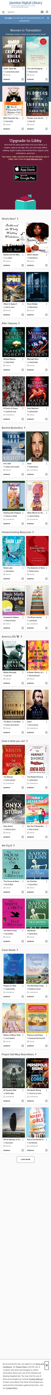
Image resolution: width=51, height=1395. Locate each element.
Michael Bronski (34, 675)
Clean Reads (9, 950)
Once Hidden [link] (32, 304)
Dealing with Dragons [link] (12, 513)
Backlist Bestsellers (12, 427)
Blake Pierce (33, 307)
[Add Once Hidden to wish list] (46, 315)
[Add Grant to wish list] (46, 732)
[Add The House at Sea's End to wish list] (22, 892)
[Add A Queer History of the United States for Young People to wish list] (46, 683)
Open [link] (29, 464)
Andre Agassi (33, 467)
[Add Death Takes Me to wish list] (22, 79)
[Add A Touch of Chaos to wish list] (22, 419)
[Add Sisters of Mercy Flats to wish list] (22, 1046)
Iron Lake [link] (7, 464)
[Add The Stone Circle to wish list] (22, 941)
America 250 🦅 (11, 636)
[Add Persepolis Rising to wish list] (46, 1101)
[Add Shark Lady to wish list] (22, 579)
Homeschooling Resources (17, 532)
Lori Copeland (10, 1038)
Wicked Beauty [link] (9, 359)
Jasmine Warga (34, 516)
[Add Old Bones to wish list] (46, 941)
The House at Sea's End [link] (12, 881)
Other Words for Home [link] (36, 513)
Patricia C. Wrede (11, 516)
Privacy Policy (21, 1367)
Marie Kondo (33, 72)
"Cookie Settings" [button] (36, 1379)
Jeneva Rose (33, 780)
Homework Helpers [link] (11, 617)
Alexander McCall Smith (37, 1038)
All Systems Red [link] (9, 1090)
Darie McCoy (33, 258)
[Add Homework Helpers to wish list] (22, 628)
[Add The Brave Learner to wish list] (46, 628)
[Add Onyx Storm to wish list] (22, 837)
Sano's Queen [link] (32, 255)
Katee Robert (9, 362)
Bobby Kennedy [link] (9, 672)
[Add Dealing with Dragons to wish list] (22, 523)
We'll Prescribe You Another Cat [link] (12, 118)
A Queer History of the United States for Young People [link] (36, 672)
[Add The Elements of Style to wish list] (46, 579)
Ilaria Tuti (32, 121)
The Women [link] (8, 777)
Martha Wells (9, 1093)
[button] (22, 68)
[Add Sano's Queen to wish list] (46, 265)
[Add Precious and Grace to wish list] (46, 1046)
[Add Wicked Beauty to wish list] (22, 370)
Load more (25, 1159)
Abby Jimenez (34, 829)
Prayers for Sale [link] (9, 986)
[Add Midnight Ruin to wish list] (46, 370)
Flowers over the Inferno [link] (36, 118)
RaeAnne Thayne (35, 989)
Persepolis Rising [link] (34, 1090)
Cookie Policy (11, 1388)
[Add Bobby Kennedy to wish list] (22, 683)
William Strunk (34, 571)
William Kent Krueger (12, 467)
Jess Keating (9, 571)
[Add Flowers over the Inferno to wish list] (46, 129)
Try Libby (8, 18)
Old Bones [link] (31, 931)
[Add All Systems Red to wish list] (22, 1101)
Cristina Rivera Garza (12, 72)
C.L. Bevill (8, 258)
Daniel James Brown (12, 725)
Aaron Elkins (33, 884)
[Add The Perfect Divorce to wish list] (46, 787)
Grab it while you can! (14, 741)
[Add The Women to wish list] (22, 787)
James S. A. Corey (35, 1093)
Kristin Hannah (10, 780)
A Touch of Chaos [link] (10, 408)
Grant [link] (29, 722)
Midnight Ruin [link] (33, 359)
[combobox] (20, 12)
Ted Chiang (9, 1143)
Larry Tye (8, 675)
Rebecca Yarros (10, 829)
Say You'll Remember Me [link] (36, 826)
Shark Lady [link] (7, 568)
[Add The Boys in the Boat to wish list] (22, 732)
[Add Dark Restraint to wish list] (46, 419)
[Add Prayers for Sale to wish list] (22, 996)
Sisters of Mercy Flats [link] (12, 1035)
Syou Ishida (9, 121)
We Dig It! (7, 845)
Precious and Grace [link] (35, 1035)
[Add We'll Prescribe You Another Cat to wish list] (22, 129)
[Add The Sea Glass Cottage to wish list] (46, 996)
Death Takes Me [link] (9, 69)
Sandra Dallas (10, 989)
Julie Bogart (33, 620)
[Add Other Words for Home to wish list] (46, 523)
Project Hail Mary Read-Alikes (18, 1054)
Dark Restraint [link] (33, 408)
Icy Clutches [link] (32, 881)
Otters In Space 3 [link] (10, 304)
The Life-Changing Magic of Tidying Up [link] (36, 69)
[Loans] (42, 12)
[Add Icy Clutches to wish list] (46, 892)
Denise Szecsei (10, 620)
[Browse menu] (47, 12)
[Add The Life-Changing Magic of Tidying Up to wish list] (46, 79)
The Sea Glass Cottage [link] (36, 986)
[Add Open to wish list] (46, 474)
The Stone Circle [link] (10, 931)
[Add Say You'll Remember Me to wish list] (46, 837)
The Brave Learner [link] (34, 617)
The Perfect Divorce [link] (35, 777)
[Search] (3, 12)
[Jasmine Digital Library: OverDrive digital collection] (25, 4)
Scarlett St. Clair (10, 411)
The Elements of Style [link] (36, 568)
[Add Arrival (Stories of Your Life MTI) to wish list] (22, 1150)
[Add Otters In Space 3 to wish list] (22, 315)
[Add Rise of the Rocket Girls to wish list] (46, 1150)
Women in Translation (25, 30)
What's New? (9, 218)
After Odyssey (10, 323)
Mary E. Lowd (9, 307)
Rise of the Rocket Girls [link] (36, 1140)
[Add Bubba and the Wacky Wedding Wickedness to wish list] (22, 265)
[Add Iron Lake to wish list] (22, 474)
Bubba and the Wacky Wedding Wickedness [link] (12, 255)
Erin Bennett (33, 1143)
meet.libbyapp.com (34, 159)
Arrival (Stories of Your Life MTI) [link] (12, 1140)
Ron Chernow (33, 725)
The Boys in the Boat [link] (11, 722)
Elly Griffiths (9, 884)
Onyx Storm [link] (8, 826)
